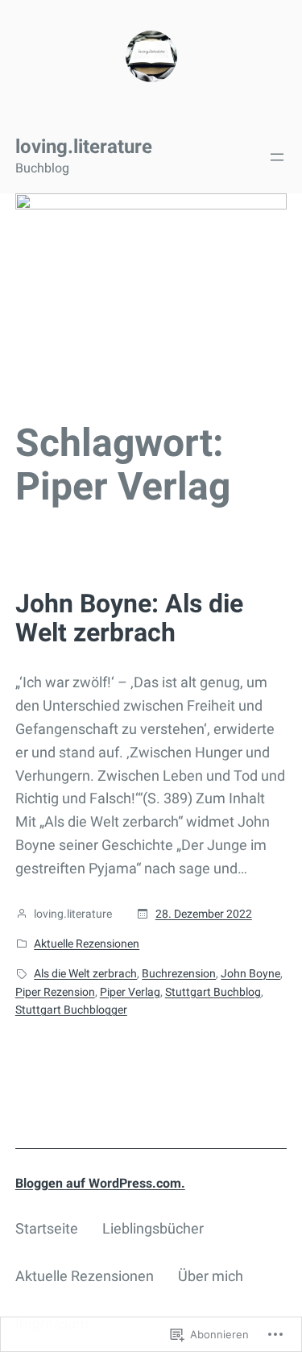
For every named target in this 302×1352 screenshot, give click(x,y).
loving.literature (83, 146)
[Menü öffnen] (277, 157)
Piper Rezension (55, 991)
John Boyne (250, 973)
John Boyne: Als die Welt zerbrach (129, 618)
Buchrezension (179, 973)
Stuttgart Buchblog (213, 991)
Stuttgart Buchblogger (71, 1009)
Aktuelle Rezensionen (86, 943)
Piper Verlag (130, 991)
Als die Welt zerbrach (85, 973)
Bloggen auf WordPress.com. (100, 1183)
